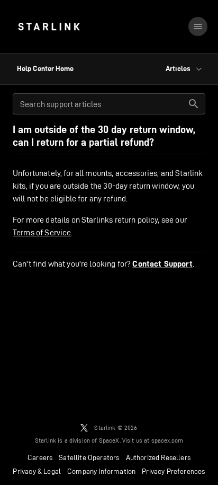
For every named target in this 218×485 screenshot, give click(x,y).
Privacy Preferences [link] (173, 471)
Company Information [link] (101, 471)
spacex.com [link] (167, 440)
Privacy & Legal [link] (37, 471)
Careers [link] (40, 457)
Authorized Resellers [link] (158, 457)
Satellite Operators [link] (89, 457)
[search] (193, 103)
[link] (49, 26)
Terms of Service (42, 232)
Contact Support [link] (162, 264)
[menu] (197, 26)
